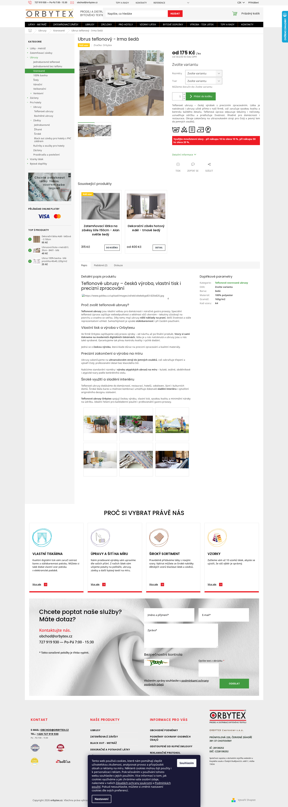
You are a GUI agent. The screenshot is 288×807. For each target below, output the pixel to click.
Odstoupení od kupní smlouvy (171, 746)
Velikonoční (39, 88)
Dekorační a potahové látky (110, 749)
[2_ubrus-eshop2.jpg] (136, 416)
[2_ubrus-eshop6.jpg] (172, 451)
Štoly (36, 79)
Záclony (34, 97)
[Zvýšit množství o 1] (184, 94)
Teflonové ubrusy (43, 111)
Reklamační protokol (165, 752)
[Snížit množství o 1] (184, 98)
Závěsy (37, 120)
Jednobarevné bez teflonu (47, 66)
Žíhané (38, 129)
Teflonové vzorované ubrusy (231, 282)
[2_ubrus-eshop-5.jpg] (136, 451)
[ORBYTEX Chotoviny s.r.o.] (227, 716)
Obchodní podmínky (164, 730)
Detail (159, 247)
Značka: (103, 45)
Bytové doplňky (38, 163)
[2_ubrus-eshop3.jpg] (172, 416)
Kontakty (141, 2)
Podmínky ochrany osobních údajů (170, 738)
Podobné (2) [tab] (100, 265)
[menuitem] (37, 24)
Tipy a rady (122, 2)
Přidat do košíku (203, 96)
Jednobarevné (42, 124)
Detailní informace (182, 154)
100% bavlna (40, 75)
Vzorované (39, 70)
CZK (239, 2)
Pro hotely (35, 102)
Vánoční (37, 84)
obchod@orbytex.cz (55, 636)
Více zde (36, 584)
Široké (37, 133)
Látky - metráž (38, 48)
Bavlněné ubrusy (43, 115)
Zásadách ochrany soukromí (134, 783)
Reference (159, 2)
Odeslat (234, 683)
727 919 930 (49, 642)
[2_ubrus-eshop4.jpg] (100, 451)
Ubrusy (34, 57)
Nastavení (101, 799)
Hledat (175, 13)
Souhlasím (187, 763)
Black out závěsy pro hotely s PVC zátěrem (52, 140)
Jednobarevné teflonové (46, 61)
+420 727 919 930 (48, 733)
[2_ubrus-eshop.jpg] (100, 416)
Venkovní (38, 93)
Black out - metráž (103, 743)
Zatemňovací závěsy (41, 52)
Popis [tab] (84, 265)
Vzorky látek (36, 159)
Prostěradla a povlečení (46, 154)
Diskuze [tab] (118, 265)
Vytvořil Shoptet (247, 799)
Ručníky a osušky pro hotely (48, 145)
